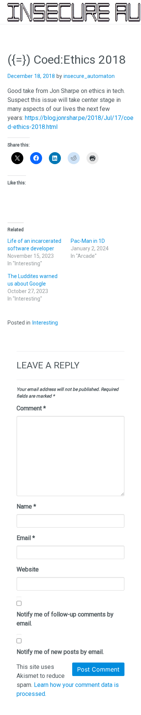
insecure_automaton (89, 76)
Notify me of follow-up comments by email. (65, 619)
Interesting (45, 323)
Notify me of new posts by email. (60, 651)
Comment (31, 408)
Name (26, 506)
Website (28, 569)
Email (26, 537)
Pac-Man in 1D (88, 241)
